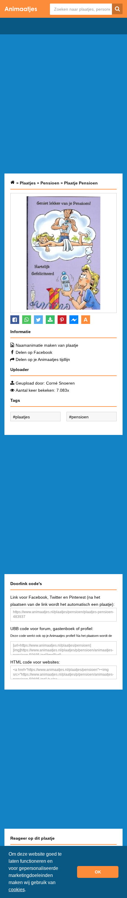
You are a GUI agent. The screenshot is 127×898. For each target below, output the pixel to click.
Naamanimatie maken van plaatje (47, 345)
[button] (28, 890)
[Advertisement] (63, 104)
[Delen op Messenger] (73, 319)
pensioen (80, 417)
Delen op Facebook (34, 352)
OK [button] (98, 872)
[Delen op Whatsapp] (26, 319)
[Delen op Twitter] (38, 319)
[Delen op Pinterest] (62, 319)
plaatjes (22, 417)
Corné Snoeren (60, 383)
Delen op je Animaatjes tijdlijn (43, 359)
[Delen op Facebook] (14, 319)
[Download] (50, 319)
